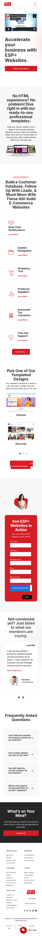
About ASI (10, 890)
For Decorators (29, 860)
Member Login (11, 860)
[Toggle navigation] (35, 4)
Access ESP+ (10, 863)
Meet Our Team (11, 900)
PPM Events (28, 883)
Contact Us (21, 833)
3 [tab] (26, 453)
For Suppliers (28, 858)
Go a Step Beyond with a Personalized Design (22, 464)
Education (10, 868)
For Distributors (29, 855)
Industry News (11, 880)
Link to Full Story (14, 670)
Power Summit (29, 880)
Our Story (9, 897)
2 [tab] (23, 453)
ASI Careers (10, 908)
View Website (21, 402)
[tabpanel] (21, 421)
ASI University (11, 872)
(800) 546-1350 (30, 903)
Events (27, 868)
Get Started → (21, 352)
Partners (9, 902)
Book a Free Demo (21, 69)
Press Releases (11, 905)
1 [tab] (20, 453)
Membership (11, 851)
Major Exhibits (28, 872)
